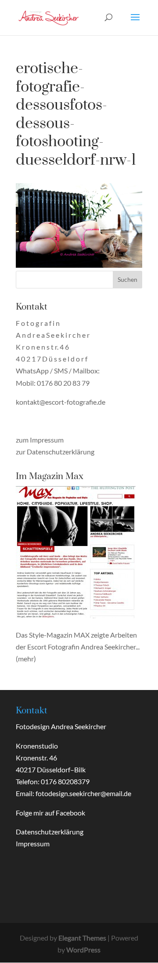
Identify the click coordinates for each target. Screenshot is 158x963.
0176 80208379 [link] (65, 781)
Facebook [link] (70, 812)
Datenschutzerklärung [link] (49, 831)
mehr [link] (26, 658)
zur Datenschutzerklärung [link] (55, 451)
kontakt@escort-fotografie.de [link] (60, 402)
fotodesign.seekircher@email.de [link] (83, 793)
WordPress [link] (83, 949)
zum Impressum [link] (40, 439)
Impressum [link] (33, 843)
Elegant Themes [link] (82, 937)
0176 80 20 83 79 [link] (63, 383)
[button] (135, 23)
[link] (48, 16)
